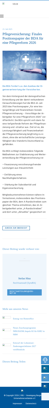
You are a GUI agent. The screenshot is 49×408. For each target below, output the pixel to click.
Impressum (17, 403)
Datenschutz (31, 403)
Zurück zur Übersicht (16, 228)
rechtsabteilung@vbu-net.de (22, 292)
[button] (45, 396)
